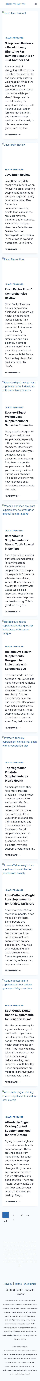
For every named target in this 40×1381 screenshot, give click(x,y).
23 (29, 1250)
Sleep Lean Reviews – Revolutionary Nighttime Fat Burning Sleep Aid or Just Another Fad (19, 51)
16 (34, 1246)
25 (5, 1220)
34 (17, 1261)
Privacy (8, 1283)
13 (22, 1246)
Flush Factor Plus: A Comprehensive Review (19, 294)
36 (30, 1261)
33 (13, 1261)
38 (19, 1265)
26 (8, 1253)
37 (35, 1261)
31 (30, 1253)
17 (5, 1250)
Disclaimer (30, 1283)
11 (14, 1246)
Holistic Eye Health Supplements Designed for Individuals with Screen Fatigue (18, 660)
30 (26, 1253)
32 (34, 1253)
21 (21, 1250)
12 (18, 1246)
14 (26, 1246)
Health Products (14, 38)
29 (21, 1253)
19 (12, 1250)
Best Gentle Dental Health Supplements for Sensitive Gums (19, 1015)
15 (30, 1246)
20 (16, 1250)
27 (13, 1253)
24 (34, 1250)
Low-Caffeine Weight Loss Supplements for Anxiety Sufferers (20, 899)
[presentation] (20, 22)
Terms (18, 1283)
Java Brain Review (17, 174)
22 (25, 1250)
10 (10, 1246)
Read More (13, 134)
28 (17, 1253)
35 (22, 1261)
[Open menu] (36, 4)
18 (8, 1250)
